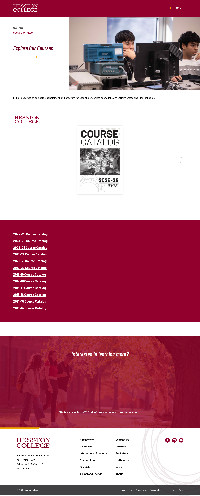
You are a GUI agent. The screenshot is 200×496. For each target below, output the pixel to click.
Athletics (121, 446)
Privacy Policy (109, 412)
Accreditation (127, 490)
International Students (93, 453)
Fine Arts (85, 467)
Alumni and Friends (91, 474)
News (119, 467)
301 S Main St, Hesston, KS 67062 (33, 455)
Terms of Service (128, 412)
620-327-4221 (24, 468)
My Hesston (122, 460)
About (119, 474)
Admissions (87, 439)
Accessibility (155, 490)
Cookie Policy (177, 490)
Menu (179, 8)
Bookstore (122, 453)
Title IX (166, 490)
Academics (18, 27)
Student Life (87, 460)
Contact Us (122, 439)
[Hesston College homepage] (25, 8)
